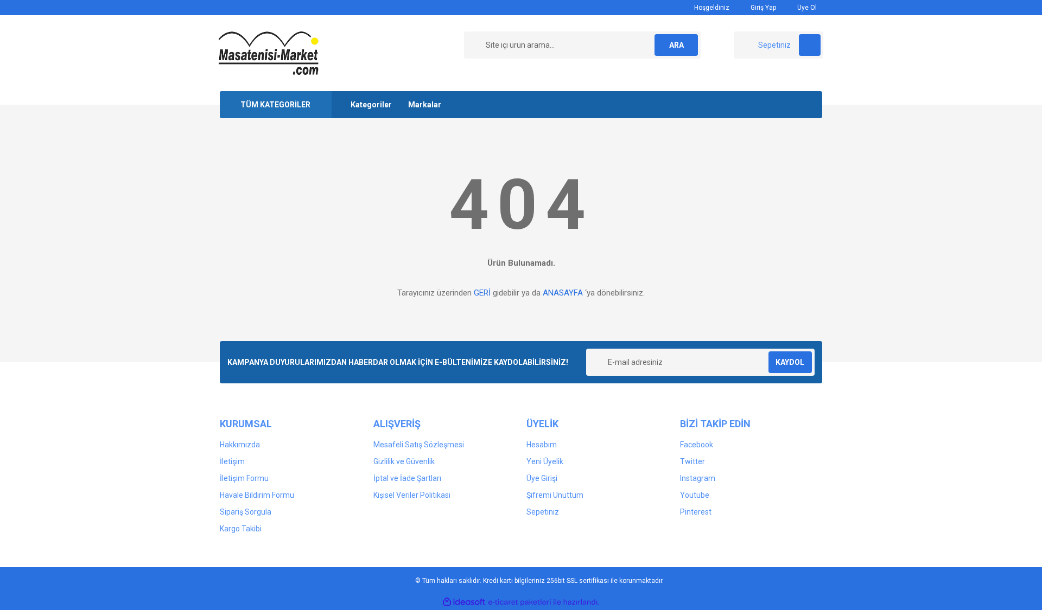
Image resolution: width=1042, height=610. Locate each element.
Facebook (696, 444)
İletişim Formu (244, 478)
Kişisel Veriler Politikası (411, 495)
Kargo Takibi (241, 528)
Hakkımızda (240, 444)
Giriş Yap (762, 7)
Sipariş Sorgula (245, 512)
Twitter (692, 461)
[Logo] (269, 52)
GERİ (482, 293)
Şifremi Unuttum (554, 495)
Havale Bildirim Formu (257, 495)
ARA (676, 45)
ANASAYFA (563, 293)
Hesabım (541, 444)
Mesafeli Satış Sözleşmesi (418, 444)
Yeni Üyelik (544, 461)
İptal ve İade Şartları (407, 478)
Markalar (424, 104)
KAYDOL (790, 362)
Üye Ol (806, 7)
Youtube (694, 495)
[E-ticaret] (519, 602)
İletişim (232, 461)
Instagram (697, 478)
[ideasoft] (464, 602)
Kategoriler (371, 104)
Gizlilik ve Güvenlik (404, 461)
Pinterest (695, 512)
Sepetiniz (542, 512)
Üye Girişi (541, 478)
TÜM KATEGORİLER (275, 104)
